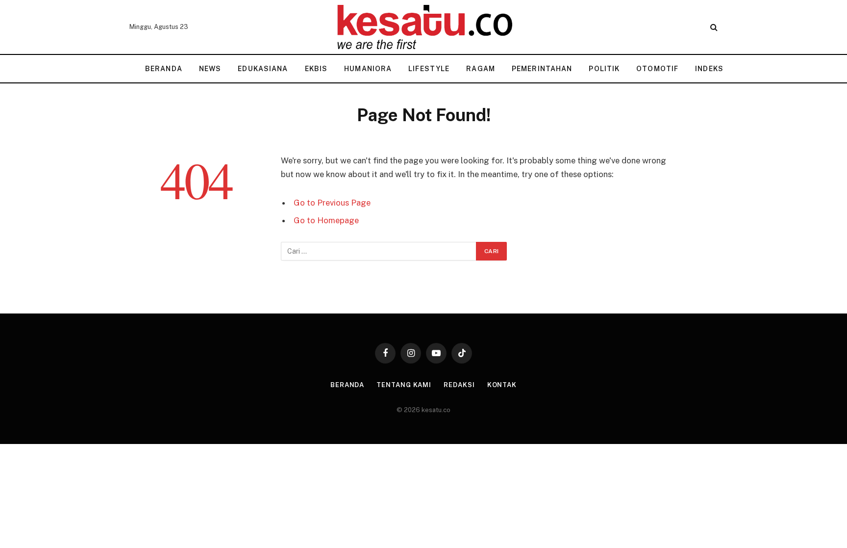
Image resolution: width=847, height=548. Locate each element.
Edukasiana (263, 69)
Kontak (502, 385)
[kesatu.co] (423, 27)
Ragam (480, 69)
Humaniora (368, 69)
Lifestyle (428, 69)
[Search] (713, 27)
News (210, 69)
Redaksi (459, 385)
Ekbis (316, 69)
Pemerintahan (542, 69)
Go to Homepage (326, 220)
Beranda (163, 69)
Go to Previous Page (332, 203)
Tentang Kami (403, 385)
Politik (604, 69)
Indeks (709, 69)
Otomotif (657, 69)
